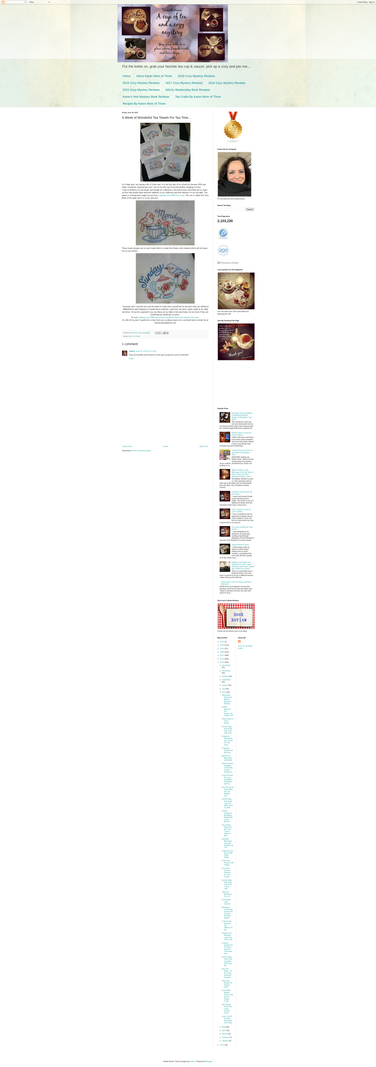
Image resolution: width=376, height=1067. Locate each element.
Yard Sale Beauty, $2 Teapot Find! (227, 984)
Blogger (209, 1061)
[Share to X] (161, 332)
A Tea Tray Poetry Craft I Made (227, 863)
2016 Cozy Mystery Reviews (226, 83)
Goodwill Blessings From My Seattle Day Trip (227, 843)
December (226, 665)
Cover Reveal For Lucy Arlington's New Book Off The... (227, 779)
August (225, 685)
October (225, 676)
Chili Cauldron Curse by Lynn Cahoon (241, 510)
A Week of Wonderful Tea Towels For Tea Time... (227, 740)
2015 (222, 662)
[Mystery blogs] (233, 143)
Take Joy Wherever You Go (227, 894)
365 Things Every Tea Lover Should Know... (227, 1008)
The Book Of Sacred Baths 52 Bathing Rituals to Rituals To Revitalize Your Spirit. (242, 416)
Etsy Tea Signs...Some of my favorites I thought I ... (227, 973)
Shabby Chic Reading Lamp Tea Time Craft (227, 936)
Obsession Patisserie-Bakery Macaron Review (227, 699)
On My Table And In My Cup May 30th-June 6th (227, 961)
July (224, 689)
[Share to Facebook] (164, 332)
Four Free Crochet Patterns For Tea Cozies (226, 872)
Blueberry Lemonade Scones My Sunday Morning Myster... (227, 912)
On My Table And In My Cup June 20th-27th (227, 730)
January (225, 1041)
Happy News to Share (240, 545)
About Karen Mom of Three (154, 76)
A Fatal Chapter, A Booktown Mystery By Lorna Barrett (227, 816)
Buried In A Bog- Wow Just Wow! (227, 758)
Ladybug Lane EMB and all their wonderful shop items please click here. (168, 317)
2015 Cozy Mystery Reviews (141, 89)
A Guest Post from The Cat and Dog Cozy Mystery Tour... (242, 452)
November (226, 671)
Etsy (130, 336)
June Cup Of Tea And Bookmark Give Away (227, 1019)
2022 (222, 642)
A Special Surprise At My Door (227, 750)
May (224, 1027)
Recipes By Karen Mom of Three (144, 103)
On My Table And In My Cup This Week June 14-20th (227, 803)
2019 (222, 649)
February (226, 1037)
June (224, 692)
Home (126, 76)
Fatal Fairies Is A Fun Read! (227, 721)
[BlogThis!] (159, 332)
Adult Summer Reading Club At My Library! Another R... (227, 767)
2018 (222, 652)
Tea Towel (136, 336)
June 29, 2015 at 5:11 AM (146, 351)
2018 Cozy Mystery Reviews (141, 83)
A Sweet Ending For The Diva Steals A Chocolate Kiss (227, 948)
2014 (222, 1045)
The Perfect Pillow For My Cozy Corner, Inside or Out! (227, 830)
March (225, 1034)
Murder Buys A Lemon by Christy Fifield (241, 434)
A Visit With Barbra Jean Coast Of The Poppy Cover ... (227, 995)
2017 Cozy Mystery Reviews (184, 83)
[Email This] (156, 332)
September (226, 680)
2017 (222, 655)
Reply (131, 359)
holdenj (132, 351)
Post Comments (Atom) (142, 451)
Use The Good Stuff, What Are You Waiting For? (227, 791)
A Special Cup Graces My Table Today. (227, 854)
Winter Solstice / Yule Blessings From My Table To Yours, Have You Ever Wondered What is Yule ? (243, 473)
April (224, 1030)
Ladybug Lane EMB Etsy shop (171, 195)
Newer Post (127, 446)
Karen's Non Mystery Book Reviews (146, 96)
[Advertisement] (165, 423)
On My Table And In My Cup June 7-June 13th (227, 884)
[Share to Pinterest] (167, 332)
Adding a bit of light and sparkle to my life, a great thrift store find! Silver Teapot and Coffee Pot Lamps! (243, 565)
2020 (222, 645)
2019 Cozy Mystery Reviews (196, 76)
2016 (222, 659)
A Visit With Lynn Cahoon (226, 902)
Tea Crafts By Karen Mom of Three (198, 96)
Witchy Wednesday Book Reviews (188, 89)
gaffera (192, 1061)
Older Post (203, 446)
